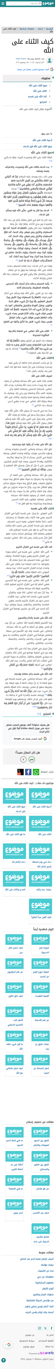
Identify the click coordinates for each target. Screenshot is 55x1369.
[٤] (17, 204)
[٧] (19, 348)
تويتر (20, 772)
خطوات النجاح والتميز (43, 1294)
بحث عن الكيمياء (46, 1271)
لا (23, 759)
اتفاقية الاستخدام (46, 1341)
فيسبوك (28, 772)
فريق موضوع (28, 1347)
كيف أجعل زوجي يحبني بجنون (39, 1306)
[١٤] (42, 668)
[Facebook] (51, 1328)
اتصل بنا (50, 1335)
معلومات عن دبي (45, 1277)
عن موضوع (29, 1335)
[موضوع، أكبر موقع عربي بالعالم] (48, 4)
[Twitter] (45, 1328)
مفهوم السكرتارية (44, 1282)
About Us (49, 1347)
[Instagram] (39, 1328)
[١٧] (34, 706)
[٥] (17, 260)
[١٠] (51, 438)
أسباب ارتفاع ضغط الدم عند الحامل (37, 1259)
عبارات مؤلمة (47, 1265)
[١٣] (8, 575)
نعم (32, 759)
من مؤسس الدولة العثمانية (40, 1300)
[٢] (50, 160)
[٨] (27, 352)
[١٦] (36, 706)
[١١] (20, 468)
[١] (51, 160)
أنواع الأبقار (48, 1288)
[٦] (51, 324)
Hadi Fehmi (21, 59)
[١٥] (46, 694)
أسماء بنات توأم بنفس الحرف (39, 1312)
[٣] (18, 188)
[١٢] (43, 541)
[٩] (33, 404)
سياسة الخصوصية (26, 1341)
